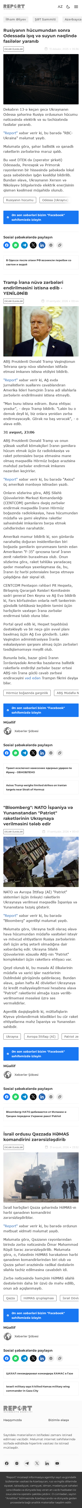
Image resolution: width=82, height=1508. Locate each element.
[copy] (59, 245)
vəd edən (32, 678)
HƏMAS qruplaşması (39, 1298)
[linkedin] (42, 245)
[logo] (14, 6)
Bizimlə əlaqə (58, 1420)
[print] (51, 245)
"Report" (10, 133)
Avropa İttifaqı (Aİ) (41, 1036)
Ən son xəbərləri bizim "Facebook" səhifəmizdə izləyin (38, 217)
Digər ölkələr (13, 49)
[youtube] (57, 1463)
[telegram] (24, 245)
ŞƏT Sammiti (45, 19)
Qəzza (10, 1298)
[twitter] (33, 245)
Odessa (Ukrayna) (55, 200)
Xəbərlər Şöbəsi (26, 731)
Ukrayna (12, 1036)
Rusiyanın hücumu (19, 200)
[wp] (15, 245)
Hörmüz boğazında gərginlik (27, 693)
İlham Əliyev (16, 19)
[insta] (16, 1463)
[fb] (6, 245)
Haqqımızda (12, 1420)
